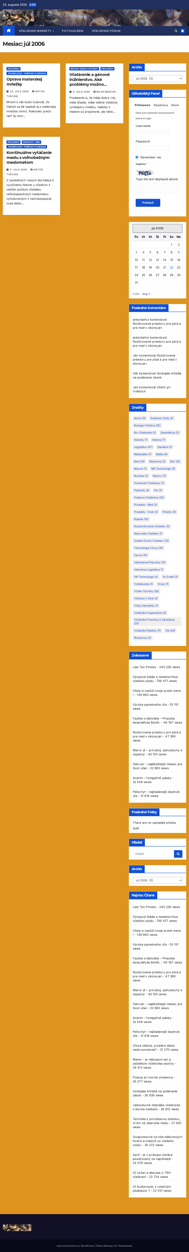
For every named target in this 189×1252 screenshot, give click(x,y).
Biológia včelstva (147, 425)
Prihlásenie (142, 105)
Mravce (140, 468)
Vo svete (170, 576)
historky (141, 439)
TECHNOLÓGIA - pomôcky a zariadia (27, 73)
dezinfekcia (170, 432)
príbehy (169, 511)
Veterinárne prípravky (150, 562)
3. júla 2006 (19, 169)
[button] (176, 31)
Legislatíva (143, 447)
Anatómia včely (161, 418)
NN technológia (163, 468)
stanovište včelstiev (148, 533)
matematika (143, 454)
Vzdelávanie (143, 584)
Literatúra (164, 447)
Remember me (150, 157)
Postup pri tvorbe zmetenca (153, 1077)
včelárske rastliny (147, 630)
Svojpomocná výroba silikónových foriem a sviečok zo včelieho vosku (157, 1141)
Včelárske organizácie (150, 612)
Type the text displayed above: (157, 179)
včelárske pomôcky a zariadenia (154, 621)
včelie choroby (146, 591)
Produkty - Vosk (146, 511)
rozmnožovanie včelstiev (152, 526)
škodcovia (142, 637)
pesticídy (142, 490)
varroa (140, 555)
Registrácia (161, 105)
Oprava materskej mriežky (24, 81)
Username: (143, 126)
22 (171, 267)
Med (139, 461)
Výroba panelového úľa (150, 704)
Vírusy (163, 584)
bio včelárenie (145, 432)
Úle (170, 630)
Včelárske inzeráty (35, 31)
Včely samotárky (146, 605)
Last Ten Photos (144, 667)
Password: (143, 141)
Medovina (157, 461)
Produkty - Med (31, 142)
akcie (140, 418)
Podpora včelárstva (149, 497)
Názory (159, 475)
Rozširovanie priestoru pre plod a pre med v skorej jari (155, 359)
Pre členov (13, 69)
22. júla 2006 (20, 91)
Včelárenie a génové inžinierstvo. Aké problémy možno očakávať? (89, 82)
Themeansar (124, 1245)
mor (175, 461)
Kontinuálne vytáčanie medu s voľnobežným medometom (28, 157)
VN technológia (146, 576)
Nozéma (141, 475)
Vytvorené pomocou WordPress (75, 1245)
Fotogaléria (73, 31)
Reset (175, 105)
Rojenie (141, 519)
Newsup (108, 1245)
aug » (146, 294)
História (159, 439)
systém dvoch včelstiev (151, 540)
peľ (158, 490)
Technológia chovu (148, 547)
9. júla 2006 (82, 91)
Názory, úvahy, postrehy (84, 69)
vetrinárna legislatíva (149, 569)
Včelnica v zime (146, 598)
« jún (136, 294)
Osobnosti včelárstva (149, 483)
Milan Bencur (106, 91)
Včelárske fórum (106, 31)
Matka (162, 454)
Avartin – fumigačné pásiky (152, 778)
